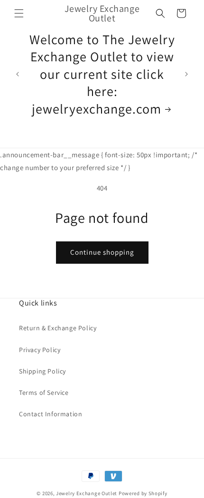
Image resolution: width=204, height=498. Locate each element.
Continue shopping (102, 252)
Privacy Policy (39, 349)
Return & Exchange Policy (57, 328)
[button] (19, 13)
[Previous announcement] (17, 74)
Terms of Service (44, 392)
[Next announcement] (186, 74)
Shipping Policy (42, 371)
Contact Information (50, 414)
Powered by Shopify (143, 493)
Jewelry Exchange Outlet (86, 493)
